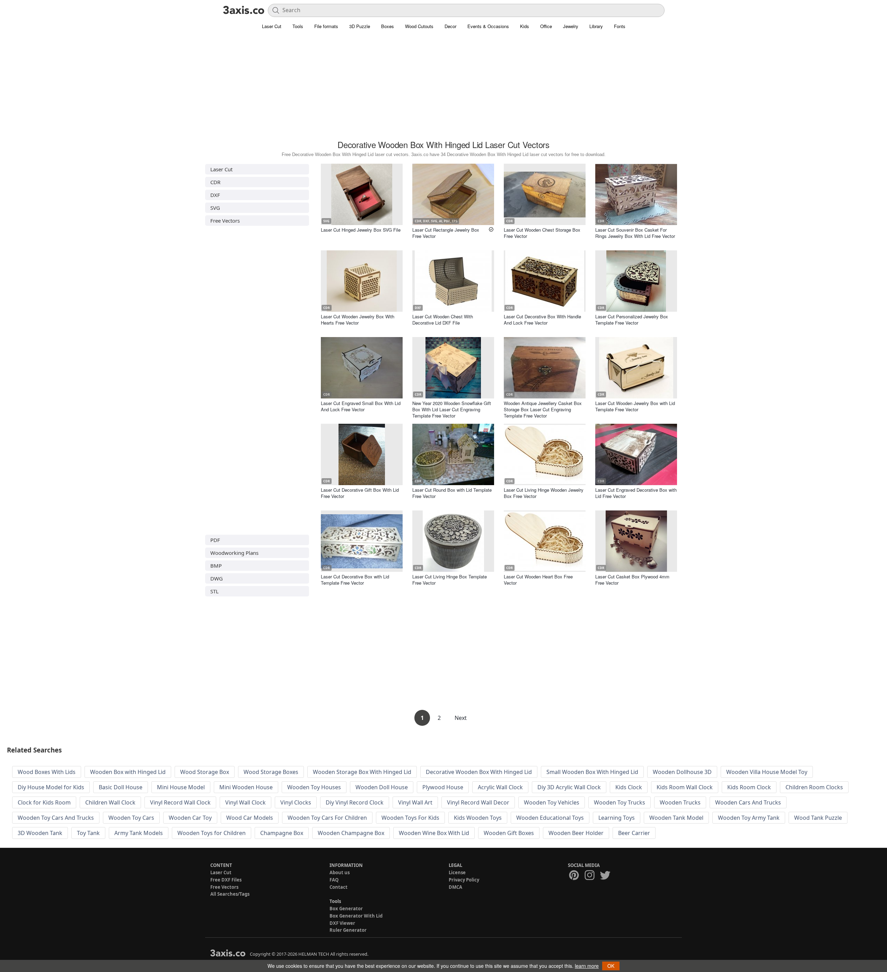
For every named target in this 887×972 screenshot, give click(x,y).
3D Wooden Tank (40, 833)
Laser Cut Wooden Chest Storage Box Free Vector (542, 232)
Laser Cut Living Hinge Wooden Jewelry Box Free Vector (543, 493)
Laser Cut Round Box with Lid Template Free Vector (452, 493)
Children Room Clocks (814, 787)
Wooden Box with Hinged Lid (128, 772)
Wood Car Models (249, 818)
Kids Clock (628, 787)
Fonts (619, 26)
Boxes (387, 26)
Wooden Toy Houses (314, 787)
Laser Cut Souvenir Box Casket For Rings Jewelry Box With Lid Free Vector (635, 232)
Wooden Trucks (680, 802)
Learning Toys (616, 818)
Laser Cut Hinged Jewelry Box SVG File (361, 229)
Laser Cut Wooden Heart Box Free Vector (538, 579)
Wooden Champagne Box (351, 833)
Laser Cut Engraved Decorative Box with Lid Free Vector (636, 493)
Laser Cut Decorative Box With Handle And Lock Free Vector (542, 319)
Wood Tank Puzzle (818, 818)
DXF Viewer (342, 923)
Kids (524, 26)
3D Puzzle (359, 26)
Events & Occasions (488, 26)
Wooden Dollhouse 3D (682, 772)
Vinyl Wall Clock (245, 802)
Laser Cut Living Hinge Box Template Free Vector (449, 579)
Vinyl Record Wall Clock (180, 802)
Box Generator (346, 908)
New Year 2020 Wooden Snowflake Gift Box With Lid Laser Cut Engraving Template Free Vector (451, 409)
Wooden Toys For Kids (410, 818)
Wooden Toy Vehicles (551, 802)
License (457, 872)
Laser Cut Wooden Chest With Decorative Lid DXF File (442, 319)
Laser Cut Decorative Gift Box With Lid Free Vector (360, 493)
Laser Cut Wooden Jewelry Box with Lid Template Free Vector (635, 406)
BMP (216, 565)
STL (214, 591)
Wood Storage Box (204, 772)
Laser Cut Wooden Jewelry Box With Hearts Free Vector (357, 319)
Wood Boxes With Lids (47, 772)
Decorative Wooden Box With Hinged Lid (479, 772)
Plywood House (442, 787)
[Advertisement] (443, 88)
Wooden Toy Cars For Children (327, 818)
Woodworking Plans (234, 552)
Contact (339, 887)
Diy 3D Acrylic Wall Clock (569, 787)
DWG (216, 578)
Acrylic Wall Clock (500, 787)
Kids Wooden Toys (478, 818)
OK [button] (610, 965)
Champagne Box (281, 833)
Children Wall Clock (110, 802)
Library (596, 26)
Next (461, 718)
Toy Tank (88, 833)
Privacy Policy (464, 880)
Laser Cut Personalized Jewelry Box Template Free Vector (631, 319)
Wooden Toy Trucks (619, 802)
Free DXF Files (225, 880)
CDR (215, 182)
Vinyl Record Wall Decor (478, 802)
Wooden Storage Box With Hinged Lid (362, 772)
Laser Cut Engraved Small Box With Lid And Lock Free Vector (361, 406)
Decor (450, 26)
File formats (326, 26)
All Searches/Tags (229, 894)
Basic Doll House (120, 787)
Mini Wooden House (246, 787)
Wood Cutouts (419, 26)
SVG (215, 207)
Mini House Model (181, 787)
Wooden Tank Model (676, 818)
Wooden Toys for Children (211, 833)
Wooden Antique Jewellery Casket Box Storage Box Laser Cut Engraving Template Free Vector (543, 409)
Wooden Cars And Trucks (748, 802)
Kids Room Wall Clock (685, 787)
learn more (587, 965)
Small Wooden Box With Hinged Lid (592, 772)
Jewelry (570, 26)
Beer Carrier (634, 833)
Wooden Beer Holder (576, 833)
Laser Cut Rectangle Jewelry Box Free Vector (445, 232)
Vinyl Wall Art (415, 802)
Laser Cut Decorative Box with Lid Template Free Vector (355, 579)
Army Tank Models (138, 833)
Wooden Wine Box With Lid (434, 833)
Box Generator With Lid (356, 916)
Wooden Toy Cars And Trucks (56, 818)
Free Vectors (225, 220)
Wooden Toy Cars (131, 818)
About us (340, 872)
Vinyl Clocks (295, 802)
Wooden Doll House (381, 787)
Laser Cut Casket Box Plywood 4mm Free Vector (632, 579)
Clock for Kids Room (44, 802)
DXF (215, 194)
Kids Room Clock (749, 787)
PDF (215, 539)
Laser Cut (271, 26)
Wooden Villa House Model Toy (766, 772)
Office (546, 26)
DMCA (455, 887)
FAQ (334, 880)
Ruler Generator (348, 930)
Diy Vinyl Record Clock (355, 802)
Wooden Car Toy (190, 818)
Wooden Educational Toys (550, 818)
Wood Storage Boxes (271, 772)
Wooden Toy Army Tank (749, 818)
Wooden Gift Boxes (509, 833)
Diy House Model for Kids (51, 787)
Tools (297, 26)
